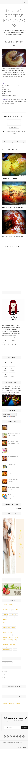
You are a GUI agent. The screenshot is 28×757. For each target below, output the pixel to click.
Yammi (13, 627)
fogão (16, 637)
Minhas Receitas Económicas (14, 18)
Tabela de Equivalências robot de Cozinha (10, 622)
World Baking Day (6, 627)
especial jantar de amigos (8, 637)
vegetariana (5, 651)
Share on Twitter (15, 124)
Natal (4, 616)
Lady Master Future (7, 690)
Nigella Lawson (10, 616)
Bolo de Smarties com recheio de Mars (11, 386)
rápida (14, 133)
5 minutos (18, 703)
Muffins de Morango (13, 456)
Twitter (5, 376)
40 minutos (11, 703)
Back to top (21, 747)
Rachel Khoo (5, 619)
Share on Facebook (14, 120)
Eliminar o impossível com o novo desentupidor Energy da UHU (14, 496)
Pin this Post (15, 127)
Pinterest (12, 370)
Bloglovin (5, 364)
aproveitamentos (15, 629)
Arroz (10, 604)
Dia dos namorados (7, 607)
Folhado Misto (11, 464)
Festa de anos (18, 131)
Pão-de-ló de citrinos (10, 178)
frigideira (10, 639)
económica (12, 131)
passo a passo (12, 644)
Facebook (12, 376)
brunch (4, 632)
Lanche (23, 131)
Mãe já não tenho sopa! (13, 449)
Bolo (8, 131)
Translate (13, 416)
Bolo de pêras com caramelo (12, 236)
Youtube (11, 364)
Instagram (5, 370)
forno (4, 639)
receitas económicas (7, 649)
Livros (16, 614)
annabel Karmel (6, 629)
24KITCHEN (5, 604)
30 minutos (5, 703)
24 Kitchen (4, 671)
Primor (3, 674)
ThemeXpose (15, 742)
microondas (5, 644)
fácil (15, 639)
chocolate (10, 632)
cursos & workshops (7, 634)
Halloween (5, 614)
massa (13, 642)
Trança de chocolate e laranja (13, 207)
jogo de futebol (6, 642)
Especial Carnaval (6, 609)
